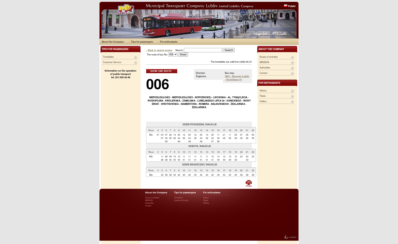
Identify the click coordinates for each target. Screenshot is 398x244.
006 (157, 83)
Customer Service (112, 62)
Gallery (263, 101)
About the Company (112, 41)
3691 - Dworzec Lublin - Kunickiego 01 (237, 77)
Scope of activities (269, 56)
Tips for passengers (141, 41)
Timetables (108, 56)
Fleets (263, 95)
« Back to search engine (159, 50)
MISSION (264, 62)
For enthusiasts (167, 41)
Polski (291, 6)
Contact (263, 72)
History (263, 90)
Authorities (265, 67)
